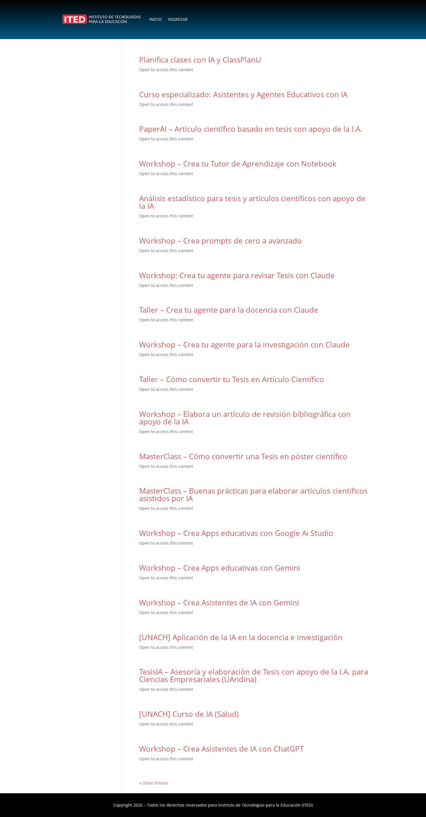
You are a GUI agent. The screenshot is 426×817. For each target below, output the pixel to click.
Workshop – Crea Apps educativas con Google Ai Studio (236, 533)
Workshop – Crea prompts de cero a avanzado (220, 240)
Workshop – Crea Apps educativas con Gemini (219, 568)
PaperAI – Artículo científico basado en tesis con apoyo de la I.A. (250, 129)
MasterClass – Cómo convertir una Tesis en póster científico (243, 456)
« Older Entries (153, 783)
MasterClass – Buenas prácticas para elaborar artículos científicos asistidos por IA (253, 494)
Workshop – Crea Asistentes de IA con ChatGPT (221, 748)
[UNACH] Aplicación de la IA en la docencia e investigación (241, 637)
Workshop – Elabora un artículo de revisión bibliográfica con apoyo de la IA (245, 418)
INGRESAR (178, 19)
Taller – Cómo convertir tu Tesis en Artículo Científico (231, 379)
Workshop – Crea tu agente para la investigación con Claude (244, 344)
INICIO (155, 19)
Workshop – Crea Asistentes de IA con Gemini (219, 602)
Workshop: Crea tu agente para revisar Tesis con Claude (237, 275)
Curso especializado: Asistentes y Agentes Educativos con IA (243, 94)
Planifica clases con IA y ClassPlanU (200, 59)
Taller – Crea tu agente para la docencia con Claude (228, 310)
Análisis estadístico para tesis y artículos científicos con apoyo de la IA (252, 202)
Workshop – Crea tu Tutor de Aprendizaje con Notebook (237, 163)
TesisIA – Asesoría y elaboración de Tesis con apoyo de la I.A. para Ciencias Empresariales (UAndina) (253, 675)
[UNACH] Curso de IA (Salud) (189, 714)
